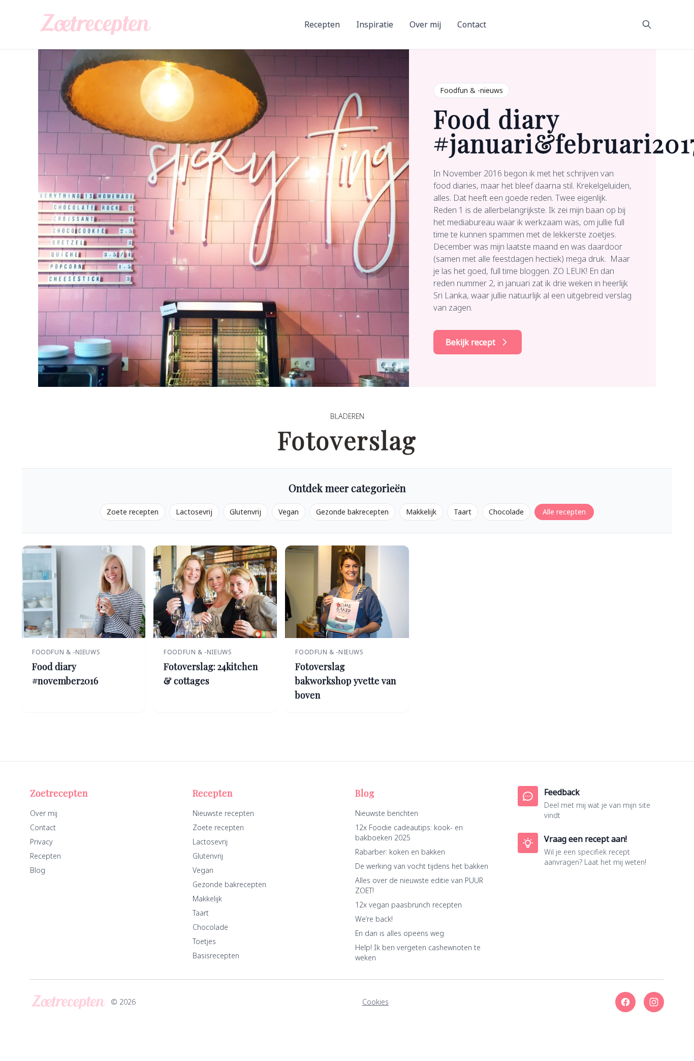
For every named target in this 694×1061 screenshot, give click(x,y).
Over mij (425, 24)
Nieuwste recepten (223, 813)
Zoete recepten (133, 512)
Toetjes (204, 941)
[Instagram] (654, 1002)
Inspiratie (374, 24)
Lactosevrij (194, 512)
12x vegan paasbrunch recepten (408, 905)
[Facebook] (625, 1002)
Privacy (41, 841)
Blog (37, 870)
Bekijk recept (470, 342)
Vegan (288, 512)
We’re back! (374, 919)
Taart (462, 512)
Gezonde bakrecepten (352, 512)
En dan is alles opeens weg (399, 933)
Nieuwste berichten (386, 813)
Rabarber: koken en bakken (400, 852)
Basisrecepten (216, 955)
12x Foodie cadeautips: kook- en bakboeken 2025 (409, 832)
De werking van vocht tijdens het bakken (421, 866)
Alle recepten (564, 512)
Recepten (322, 24)
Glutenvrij (245, 512)
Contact (471, 24)
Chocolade (506, 512)
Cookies (375, 1002)
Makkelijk (421, 512)
